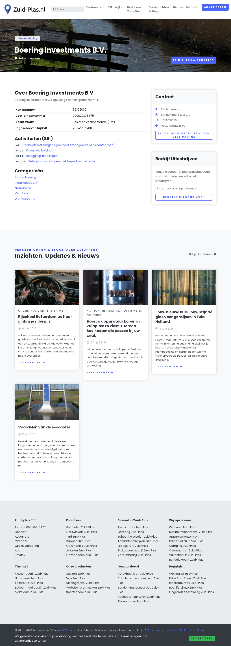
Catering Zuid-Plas (131, 532)
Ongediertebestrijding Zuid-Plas (191, 592)
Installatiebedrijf (26, 183)
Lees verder (29, 362)
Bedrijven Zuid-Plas (134, 9)
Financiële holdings (39, 150)
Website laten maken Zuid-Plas (88, 587)
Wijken (119, 7)
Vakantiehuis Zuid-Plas (185, 555)
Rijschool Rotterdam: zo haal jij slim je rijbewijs (45, 319)
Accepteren (202, 638)
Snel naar (92, 7)
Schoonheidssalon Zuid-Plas (137, 537)
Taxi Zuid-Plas (76, 537)
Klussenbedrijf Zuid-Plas (31, 574)
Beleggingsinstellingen (42, 156)
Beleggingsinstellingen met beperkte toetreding (62, 161)
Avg (17, 550)
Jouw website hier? (173, 126)
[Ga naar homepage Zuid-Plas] (23, 9)
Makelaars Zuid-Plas (29, 592)
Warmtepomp (25, 199)
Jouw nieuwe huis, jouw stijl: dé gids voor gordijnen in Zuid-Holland (183, 317)
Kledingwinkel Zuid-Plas (82, 583)
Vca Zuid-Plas (76, 578)
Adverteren (215, 7)
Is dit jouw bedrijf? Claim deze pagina (184, 135)
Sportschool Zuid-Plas (81, 592)
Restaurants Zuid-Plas (133, 527)
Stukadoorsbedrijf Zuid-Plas (137, 550)
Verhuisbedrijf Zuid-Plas (134, 555)
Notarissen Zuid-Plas (29, 578)
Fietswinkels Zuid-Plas (81, 532)
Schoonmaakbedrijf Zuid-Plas (35, 587)
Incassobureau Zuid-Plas (186, 583)
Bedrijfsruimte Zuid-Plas (185, 587)
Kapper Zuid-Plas (78, 541)
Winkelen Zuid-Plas (182, 527)
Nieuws (178, 7)
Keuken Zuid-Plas (78, 574)
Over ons (21, 541)
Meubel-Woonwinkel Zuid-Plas (190, 532)
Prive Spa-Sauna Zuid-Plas (187, 578)
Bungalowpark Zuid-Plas (186, 560)
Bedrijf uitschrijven (184, 197)
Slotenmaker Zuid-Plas (134, 601)
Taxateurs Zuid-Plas (29, 583)
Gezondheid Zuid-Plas (81, 546)
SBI (110, 7)
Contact (191, 7)
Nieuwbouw (23, 188)
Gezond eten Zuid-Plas (82, 555)
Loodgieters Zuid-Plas (133, 546)
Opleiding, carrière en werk (43, 310)
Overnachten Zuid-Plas (185, 550)
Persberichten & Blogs (159, 9)
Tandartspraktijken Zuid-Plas (138, 541)
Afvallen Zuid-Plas (78, 550)
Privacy (20, 555)
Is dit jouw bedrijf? (193, 60)
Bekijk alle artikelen (201, 254)
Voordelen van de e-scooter (44, 427)
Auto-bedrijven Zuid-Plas (135, 574)
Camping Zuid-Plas (182, 546)
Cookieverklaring (27, 546)
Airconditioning (27, 38)
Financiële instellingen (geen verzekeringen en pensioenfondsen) (68, 145)
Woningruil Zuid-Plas (183, 574)
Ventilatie (21, 193)
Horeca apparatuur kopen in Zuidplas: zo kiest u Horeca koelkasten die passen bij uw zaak (113, 328)
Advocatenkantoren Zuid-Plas (139, 597)
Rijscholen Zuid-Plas (80, 527)
